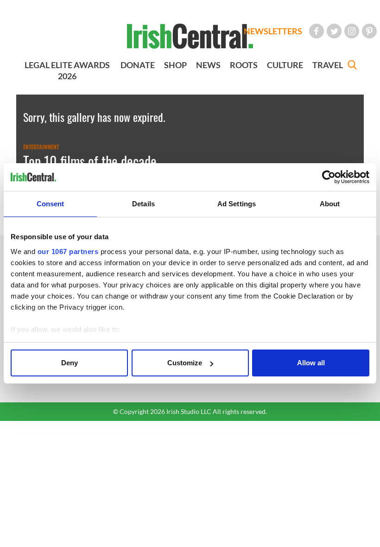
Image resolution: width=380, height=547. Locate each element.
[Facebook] (316, 31)
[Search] (352, 66)
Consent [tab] (50, 204)
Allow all (311, 363)
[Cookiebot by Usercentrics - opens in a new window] (328, 177)
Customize (184, 363)
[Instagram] (351, 31)
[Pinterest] (369, 31)
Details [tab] (143, 204)
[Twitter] (334, 31)
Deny (69, 363)
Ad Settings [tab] (236, 204)
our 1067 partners (68, 251)
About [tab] (330, 204)
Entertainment (41, 147)
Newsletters (273, 31)
